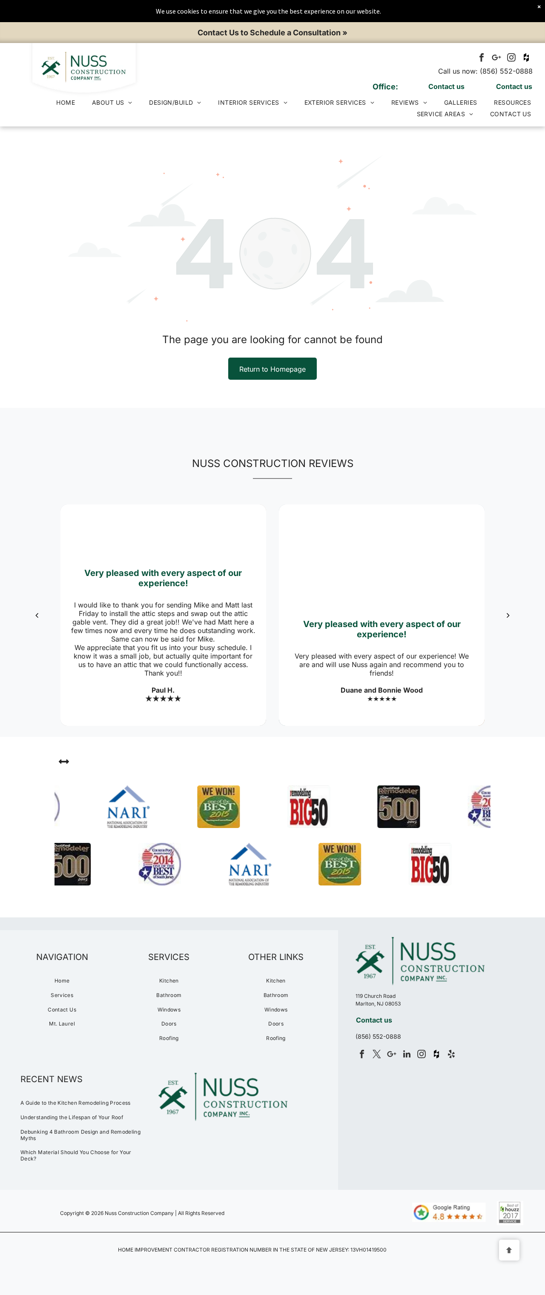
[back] (37, 615)
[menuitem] (65, 102)
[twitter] (376, 1055)
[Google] (496, 58)
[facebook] (481, 58)
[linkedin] (406, 1055)
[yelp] (451, 1055)
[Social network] (526, 58)
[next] (508, 615)
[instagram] (511, 58)
